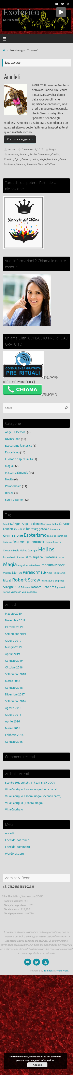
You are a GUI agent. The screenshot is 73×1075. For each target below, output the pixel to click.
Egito (17, 159)
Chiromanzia (53, 529)
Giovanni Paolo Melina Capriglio (20, 550)
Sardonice (9, 164)
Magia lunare (24, 565)
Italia (21, 557)
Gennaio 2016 (14, 742)
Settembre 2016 (15, 701)
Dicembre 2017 (15, 694)
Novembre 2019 (15, 620)
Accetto (37, 1065)
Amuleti (12, 77)
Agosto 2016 (13, 708)
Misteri (59, 565)
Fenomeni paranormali (28, 542)
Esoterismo (12, 452)
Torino (6, 592)
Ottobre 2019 (14, 627)
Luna (61, 557)
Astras (11, 149)
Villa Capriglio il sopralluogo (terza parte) (31, 789)
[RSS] (68, 4)
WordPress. (62, 970)
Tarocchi (36, 587)
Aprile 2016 (12, 721)
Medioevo (52, 159)
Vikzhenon (16, 592)
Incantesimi (10, 557)
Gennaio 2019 (14, 661)
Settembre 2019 (15, 634)
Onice (62, 159)
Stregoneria (11, 587)
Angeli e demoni (32, 524)
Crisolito (8, 159)
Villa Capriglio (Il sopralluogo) (24, 803)
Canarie (64, 524)
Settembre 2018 (15, 674)
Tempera (49, 970)
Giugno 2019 (13, 640)
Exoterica (21, 12)
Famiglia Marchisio (57, 536)
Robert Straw (26, 580)
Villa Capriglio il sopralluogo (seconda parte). (33, 796)
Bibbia (55, 524)
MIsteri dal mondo (16, 472)
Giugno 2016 (13, 715)
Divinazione (12, 439)
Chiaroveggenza (35, 529)
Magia (52, 149)
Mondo (17, 573)
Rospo (44, 580)
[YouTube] (57, 4)
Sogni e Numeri (15, 499)
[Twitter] (62, 4)
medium (48, 565)
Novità (9, 479)
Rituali (9, 493)
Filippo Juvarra (53, 542)
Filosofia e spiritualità (19, 459)
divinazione (13, 535)
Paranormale (13, 486)
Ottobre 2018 (14, 667)
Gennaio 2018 (14, 688)
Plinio (49, 573)
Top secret (60, 587)
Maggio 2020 (13, 613)
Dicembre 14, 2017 (32, 149)
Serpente (59, 580)
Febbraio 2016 (14, 735)
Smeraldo (32, 164)
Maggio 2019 (13, 647)
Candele (8, 529)
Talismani (25, 587)
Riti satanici (59, 573)
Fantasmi (7, 542)
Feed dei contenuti (17, 840)
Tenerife (48, 587)
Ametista (13, 154)
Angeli (16, 524)
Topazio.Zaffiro (46, 164)
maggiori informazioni (42, 1060)
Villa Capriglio (29, 592)
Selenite (20, 164)
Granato (25, 159)
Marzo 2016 (12, 728)
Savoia (50, 580)
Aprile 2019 (12, 654)
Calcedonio (44, 154)
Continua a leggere (18, 139)
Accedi (9, 833)
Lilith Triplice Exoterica (41, 557)
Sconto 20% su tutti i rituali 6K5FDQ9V (30, 782)
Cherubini (19, 529)
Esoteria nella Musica (18, 445)
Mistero (7, 573)
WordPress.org (14, 853)
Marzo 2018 (12, 681)
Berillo (33, 154)
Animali (47, 524)
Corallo (55, 154)
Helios (35, 159)
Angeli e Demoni (15, 432)
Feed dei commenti (17, 847)
